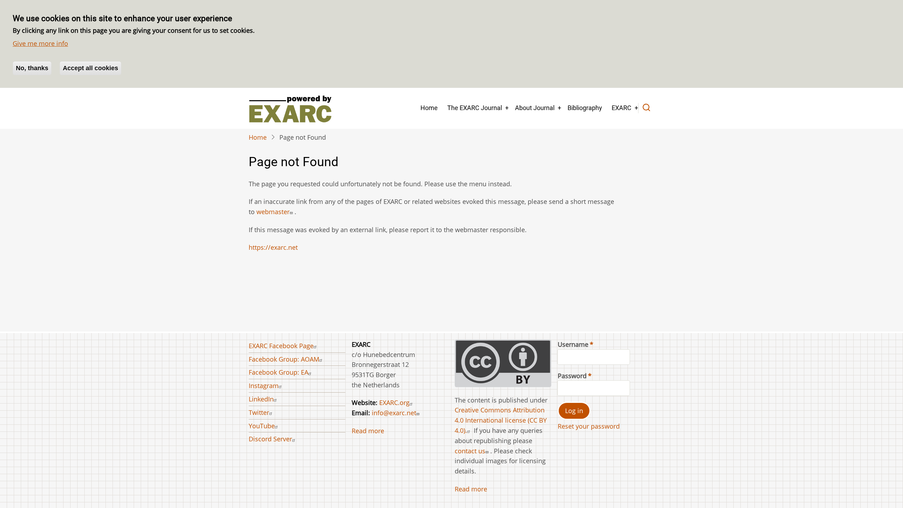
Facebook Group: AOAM (284, 359)
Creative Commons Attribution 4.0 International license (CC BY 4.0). (501, 420)
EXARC (621, 107)
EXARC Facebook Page (281, 345)
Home (429, 107)
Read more (368, 431)
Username (573, 344)
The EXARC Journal (474, 107)
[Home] (290, 108)
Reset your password (589, 426)
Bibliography (585, 107)
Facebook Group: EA (278, 372)
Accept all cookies (90, 68)
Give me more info (40, 43)
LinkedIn (261, 399)
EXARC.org (394, 402)
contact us (470, 451)
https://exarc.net (273, 247)
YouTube (262, 426)
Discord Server (270, 439)
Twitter (259, 412)
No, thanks (32, 68)
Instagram (264, 385)
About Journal (534, 107)
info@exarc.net (394, 413)
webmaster (273, 211)
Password (572, 375)
